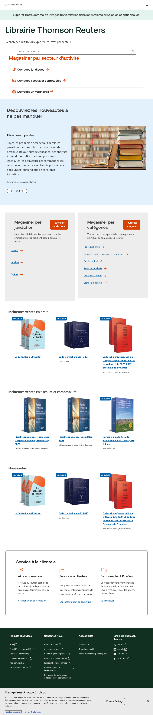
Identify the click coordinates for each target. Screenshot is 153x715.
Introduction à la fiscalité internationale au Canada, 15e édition (118, 440)
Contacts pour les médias (55, 658)
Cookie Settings (114, 701)
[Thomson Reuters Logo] (13, 4)
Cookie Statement (14, 712)
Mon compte (15, 663)
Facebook (121, 658)
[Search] (133, 51)
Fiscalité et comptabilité (20, 649)
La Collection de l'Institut (28, 356)
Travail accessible (87, 649)
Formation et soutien (19, 667)
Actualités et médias (19, 653)
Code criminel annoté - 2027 (73, 356)
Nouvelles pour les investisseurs (52, 669)
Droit (12, 644)
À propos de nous (52, 649)
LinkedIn (120, 649)
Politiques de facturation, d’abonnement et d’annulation (57, 676)
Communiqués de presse (55, 653)
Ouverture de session (19, 658)
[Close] (148, 701)
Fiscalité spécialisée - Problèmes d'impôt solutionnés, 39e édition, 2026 (32, 440)
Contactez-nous (51, 644)
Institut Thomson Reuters (55, 663)
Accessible (84, 644)
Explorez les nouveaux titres (21, 181)
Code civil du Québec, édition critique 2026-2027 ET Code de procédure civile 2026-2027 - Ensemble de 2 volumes (119, 362)
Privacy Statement (31, 712)
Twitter (120, 644)
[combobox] (73, 51)
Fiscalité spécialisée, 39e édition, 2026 (76, 438)
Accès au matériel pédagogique (93, 653)
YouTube (120, 653)
